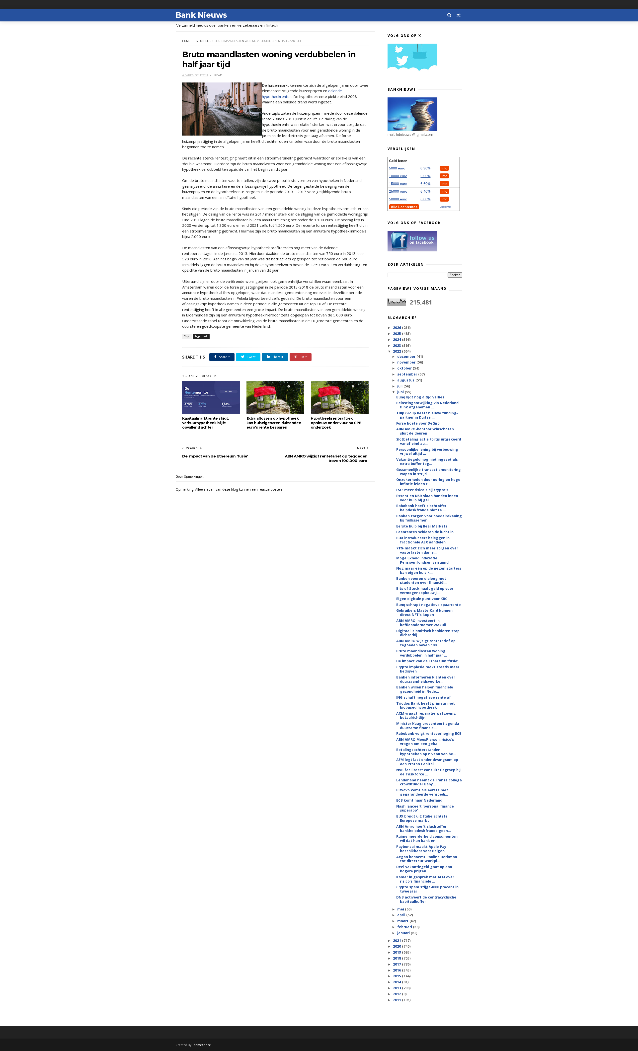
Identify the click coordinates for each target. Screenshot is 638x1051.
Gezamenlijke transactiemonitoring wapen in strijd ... (428, 471)
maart (403, 920)
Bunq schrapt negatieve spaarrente (428, 604)
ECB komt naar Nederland (419, 800)
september (407, 374)
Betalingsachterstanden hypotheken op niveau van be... (426, 751)
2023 (397, 345)
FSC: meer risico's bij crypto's (422, 489)
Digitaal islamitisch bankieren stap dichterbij (428, 632)
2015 (397, 976)
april (401, 914)
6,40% (425, 191)
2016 (397, 970)
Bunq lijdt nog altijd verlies (420, 397)
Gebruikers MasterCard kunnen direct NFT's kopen (424, 612)
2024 (397, 339)
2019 (397, 952)
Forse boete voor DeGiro (418, 423)
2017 (397, 964)
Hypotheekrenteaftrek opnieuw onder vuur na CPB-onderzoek (337, 423)
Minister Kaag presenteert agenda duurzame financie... (427, 725)
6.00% (425, 176)
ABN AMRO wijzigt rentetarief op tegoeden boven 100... (426, 642)
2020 (397, 946)
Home (186, 41)
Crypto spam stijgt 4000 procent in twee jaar (427, 889)
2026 (397, 327)
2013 (397, 987)
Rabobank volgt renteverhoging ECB (429, 733)
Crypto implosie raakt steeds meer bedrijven (427, 669)
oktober (405, 368)
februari (405, 926)
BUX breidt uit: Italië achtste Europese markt (422, 818)
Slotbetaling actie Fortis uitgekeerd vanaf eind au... (428, 441)
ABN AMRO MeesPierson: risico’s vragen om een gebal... (425, 741)
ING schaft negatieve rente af (423, 697)
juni (401, 391)
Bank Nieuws (201, 15)
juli (400, 386)
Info (444, 168)
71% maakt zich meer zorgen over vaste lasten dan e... (427, 550)
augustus (406, 380)
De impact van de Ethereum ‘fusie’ (427, 661)
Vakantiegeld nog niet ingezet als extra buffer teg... (427, 461)
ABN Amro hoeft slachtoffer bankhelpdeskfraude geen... (423, 828)
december (406, 356)
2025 (397, 333)
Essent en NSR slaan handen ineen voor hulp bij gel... (427, 497)
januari (404, 932)
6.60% (425, 184)
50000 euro (398, 199)
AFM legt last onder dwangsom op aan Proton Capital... (427, 761)
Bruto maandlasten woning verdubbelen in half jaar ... (421, 653)
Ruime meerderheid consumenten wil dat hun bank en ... (427, 838)
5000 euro (397, 168)
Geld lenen (398, 161)
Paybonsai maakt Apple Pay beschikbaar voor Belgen (421, 848)
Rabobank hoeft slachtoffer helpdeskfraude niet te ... (421, 507)
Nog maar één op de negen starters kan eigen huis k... (428, 570)
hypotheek (203, 41)
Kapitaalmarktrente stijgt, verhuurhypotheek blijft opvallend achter (205, 423)
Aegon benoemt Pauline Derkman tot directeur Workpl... (426, 858)
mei (401, 909)
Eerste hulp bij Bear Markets (421, 526)
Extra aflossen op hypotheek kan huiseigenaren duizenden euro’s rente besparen (273, 423)
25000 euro (398, 191)
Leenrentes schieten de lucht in (425, 531)
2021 (397, 940)
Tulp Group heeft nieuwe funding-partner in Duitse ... (427, 415)
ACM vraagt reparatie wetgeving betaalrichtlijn (426, 715)
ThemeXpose (201, 1045)
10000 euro (398, 176)
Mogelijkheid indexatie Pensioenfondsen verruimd (422, 560)
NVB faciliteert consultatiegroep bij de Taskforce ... (428, 771)
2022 (397, 351)
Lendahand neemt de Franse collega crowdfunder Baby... (429, 782)
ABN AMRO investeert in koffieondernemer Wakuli (421, 622)
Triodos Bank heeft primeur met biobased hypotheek (425, 705)
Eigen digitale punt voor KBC (421, 598)
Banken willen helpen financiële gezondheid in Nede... (424, 689)
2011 (397, 999)
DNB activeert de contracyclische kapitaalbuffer (426, 899)
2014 (397, 981)
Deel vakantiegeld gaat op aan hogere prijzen (424, 868)
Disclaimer (445, 206)
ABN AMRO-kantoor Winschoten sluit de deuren (425, 431)
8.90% (425, 168)
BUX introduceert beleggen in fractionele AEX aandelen (423, 539)
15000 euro (398, 184)
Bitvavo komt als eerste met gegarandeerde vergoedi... (422, 792)
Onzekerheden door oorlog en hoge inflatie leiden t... (428, 481)
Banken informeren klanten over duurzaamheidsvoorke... (425, 679)
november (406, 362)
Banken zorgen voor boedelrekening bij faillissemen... (429, 518)
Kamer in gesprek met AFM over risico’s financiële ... (425, 879)
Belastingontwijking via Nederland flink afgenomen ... (427, 404)
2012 (397, 993)
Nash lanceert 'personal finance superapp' (425, 808)
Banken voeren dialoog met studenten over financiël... (421, 580)
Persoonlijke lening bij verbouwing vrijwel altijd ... (427, 451)
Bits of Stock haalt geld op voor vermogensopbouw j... (424, 590)
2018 (397, 958)
